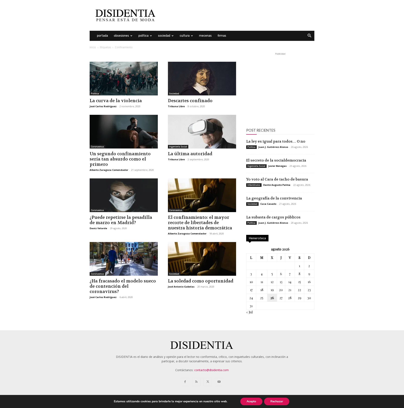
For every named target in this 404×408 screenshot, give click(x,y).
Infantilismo (253, 184)
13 (281, 282)
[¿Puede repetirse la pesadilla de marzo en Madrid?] (124, 195)
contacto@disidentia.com (211, 370)
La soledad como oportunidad (200, 281)
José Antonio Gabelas (181, 286)
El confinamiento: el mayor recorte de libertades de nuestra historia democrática (200, 223)
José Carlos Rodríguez (103, 106)
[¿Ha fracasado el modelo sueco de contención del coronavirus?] (124, 259)
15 (299, 282)
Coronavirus (97, 146)
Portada (102, 35)
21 (289, 290)
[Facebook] (185, 382)
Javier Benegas (277, 165)
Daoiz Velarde (98, 228)
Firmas (222, 35)
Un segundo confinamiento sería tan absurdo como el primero (120, 159)
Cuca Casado (268, 203)
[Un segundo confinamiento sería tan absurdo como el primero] (124, 131)
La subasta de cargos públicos (273, 217)
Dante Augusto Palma (276, 184)
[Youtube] (219, 382)
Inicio (93, 47)
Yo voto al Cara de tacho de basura (277, 179)
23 (309, 290)
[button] (309, 36)
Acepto (251, 401)
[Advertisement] (237, 15)
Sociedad (164, 35)
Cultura (185, 35)
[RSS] (196, 382)
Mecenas (205, 35)
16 (309, 282)
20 (281, 290)
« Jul (249, 312)
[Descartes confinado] (202, 78)
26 (272, 298)
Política (143, 35)
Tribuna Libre (176, 106)
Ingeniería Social (178, 146)
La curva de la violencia (116, 101)
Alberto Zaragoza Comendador (109, 169)
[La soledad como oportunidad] (202, 259)
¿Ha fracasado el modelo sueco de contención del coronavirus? (123, 286)
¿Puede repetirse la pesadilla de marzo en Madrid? (121, 220)
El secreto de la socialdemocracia (276, 160)
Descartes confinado (190, 101)
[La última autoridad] (202, 131)
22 (299, 290)
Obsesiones (121, 35)
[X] (207, 382)
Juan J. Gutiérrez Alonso (273, 146)
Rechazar (276, 401)
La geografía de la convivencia (274, 198)
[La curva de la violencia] (124, 78)
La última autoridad (190, 154)
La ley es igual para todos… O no (275, 141)
